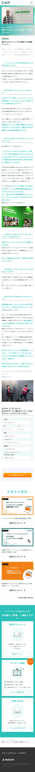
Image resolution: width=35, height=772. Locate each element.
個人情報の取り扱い (12, 753)
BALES (3, 740)
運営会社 (4, 753)
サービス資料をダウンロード (17, 475)
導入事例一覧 (12, 740)
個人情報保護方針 (22, 753)
